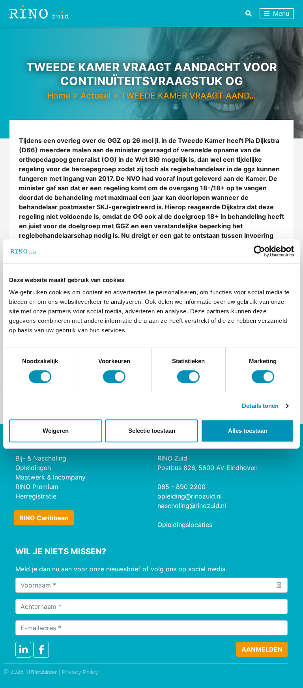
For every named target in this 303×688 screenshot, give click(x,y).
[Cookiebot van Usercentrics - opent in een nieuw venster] (259, 251)
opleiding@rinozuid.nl (189, 496)
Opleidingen (33, 468)
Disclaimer (43, 672)
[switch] (114, 376)
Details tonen (260, 405)
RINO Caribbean (44, 518)
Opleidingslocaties (184, 525)
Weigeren (56, 430)
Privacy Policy (80, 672)
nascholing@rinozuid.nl (191, 506)
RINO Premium (36, 487)
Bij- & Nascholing (40, 458)
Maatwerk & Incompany (50, 477)
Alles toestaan (247, 430)
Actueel (95, 95)
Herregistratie (35, 496)
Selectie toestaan (151, 430)
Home (58, 95)
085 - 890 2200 (181, 487)
